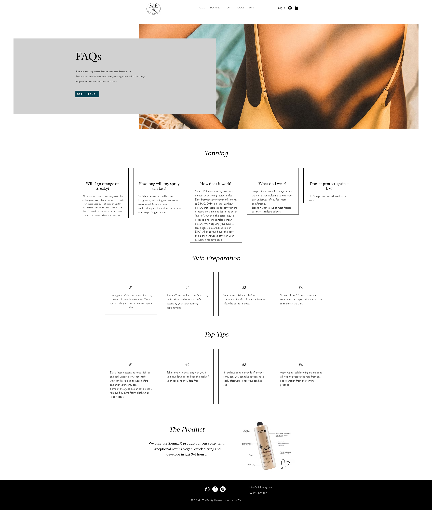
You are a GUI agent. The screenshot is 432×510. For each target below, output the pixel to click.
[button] (296, 7)
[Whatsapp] (207, 489)
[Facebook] (215, 489)
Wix (239, 500)
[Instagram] (223, 489)
